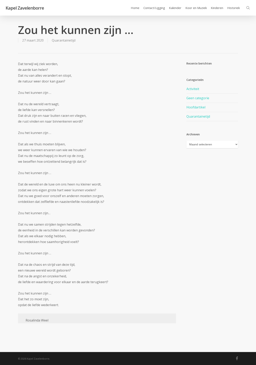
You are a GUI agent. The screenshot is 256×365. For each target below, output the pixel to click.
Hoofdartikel (195, 107)
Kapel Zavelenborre (25, 8)
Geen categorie (197, 98)
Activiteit (192, 89)
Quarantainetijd (63, 40)
